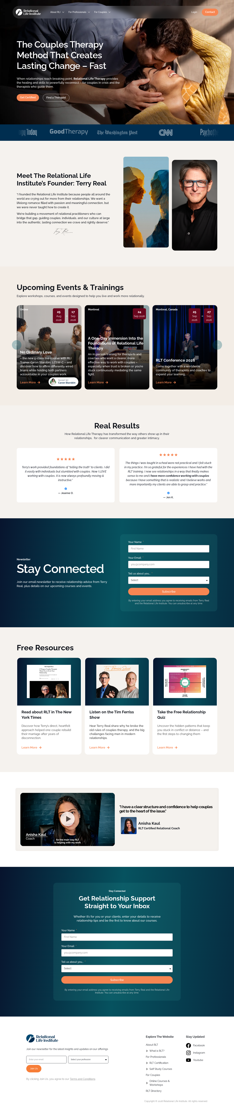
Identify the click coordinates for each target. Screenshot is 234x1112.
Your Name (135, 542)
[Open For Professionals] (89, 12)
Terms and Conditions (82, 1079)
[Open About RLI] (63, 12)
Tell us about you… (139, 573)
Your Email (135, 557)
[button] (16, 345)
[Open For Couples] (109, 12)
